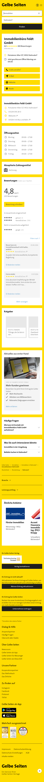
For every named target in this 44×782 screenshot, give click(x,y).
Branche (5, 480)
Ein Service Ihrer (11, 773)
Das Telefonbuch (8, 673)
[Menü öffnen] (41, 5)
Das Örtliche (6, 676)
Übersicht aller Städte (10, 638)
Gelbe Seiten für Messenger (12, 656)
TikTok (4, 697)
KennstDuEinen (20, 252)
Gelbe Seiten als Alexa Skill (12, 659)
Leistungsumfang (8, 490)
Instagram (6, 688)
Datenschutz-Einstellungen (12, 753)
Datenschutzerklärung (22, 749)
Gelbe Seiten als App (9, 652)
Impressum (6, 749)
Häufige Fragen (7, 635)
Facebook (5, 691)
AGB (27, 753)
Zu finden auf (8, 683)
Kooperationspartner (10, 670)
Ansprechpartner (8, 632)
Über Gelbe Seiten (10, 644)
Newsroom (6, 649)
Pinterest (5, 694)
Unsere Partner (9, 665)
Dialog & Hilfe (8, 626)
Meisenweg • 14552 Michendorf (15, 525)
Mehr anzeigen (22, 301)
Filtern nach (34, 238)
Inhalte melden (7, 756)
